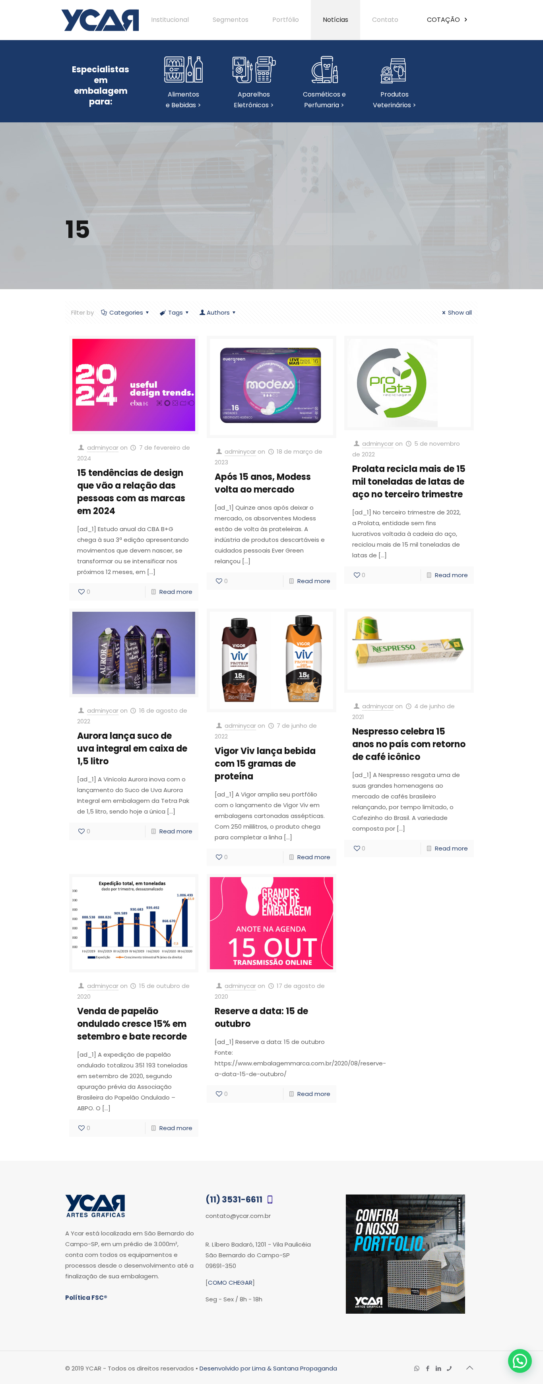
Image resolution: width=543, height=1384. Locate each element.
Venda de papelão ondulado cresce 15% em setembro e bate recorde (132, 1024)
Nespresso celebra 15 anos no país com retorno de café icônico (408, 744)
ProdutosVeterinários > (394, 100)
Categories (126, 312)
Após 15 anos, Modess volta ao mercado (263, 483)
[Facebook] (427, 1368)
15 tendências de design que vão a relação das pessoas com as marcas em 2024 (131, 492)
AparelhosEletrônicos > (254, 100)
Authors (218, 312)
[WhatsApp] (417, 1368)
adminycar (102, 447)
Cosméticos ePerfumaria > (324, 100)
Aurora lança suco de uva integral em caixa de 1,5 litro (132, 748)
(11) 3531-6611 (235, 1199)
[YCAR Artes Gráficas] (100, 20)
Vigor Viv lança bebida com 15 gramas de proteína (265, 764)
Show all (460, 312)
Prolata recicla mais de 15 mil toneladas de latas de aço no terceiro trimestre (408, 482)
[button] (520, 1361)
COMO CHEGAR (230, 1282)
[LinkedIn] (438, 1368)
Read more (175, 592)
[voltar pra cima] (469, 1367)
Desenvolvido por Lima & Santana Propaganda (268, 1368)
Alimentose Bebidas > (183, 100)
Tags (175, 312)
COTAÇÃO (444, 19)
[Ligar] (449, 1368)
